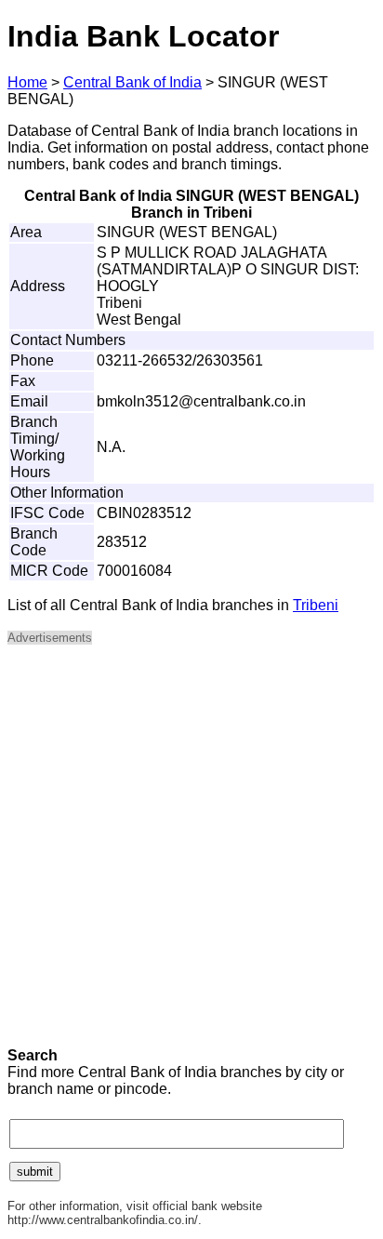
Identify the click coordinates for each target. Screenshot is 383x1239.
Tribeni (315, 605)
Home (27, 82)
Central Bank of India (132, 82)
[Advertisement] (191, 852)
